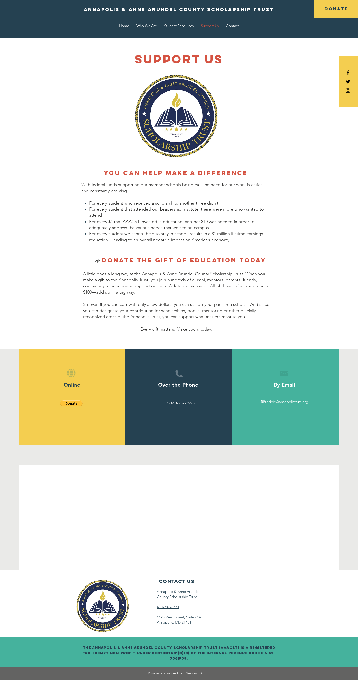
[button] (71, 403)
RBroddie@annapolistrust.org (284, 401)
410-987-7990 (168, 607)
